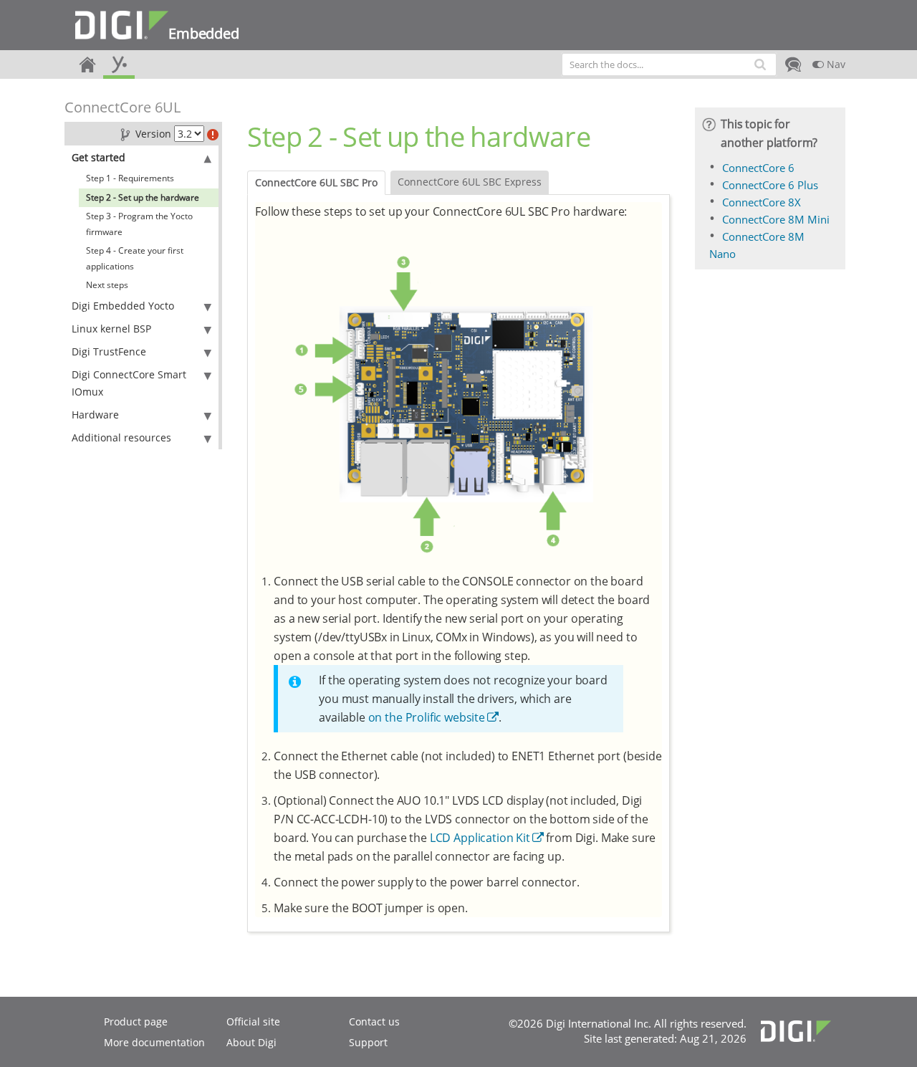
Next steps (107, 285)
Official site (253, 1021)
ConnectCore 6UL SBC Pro (316, 182)
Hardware (95, 414)
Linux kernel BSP (111, 328)
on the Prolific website (426, 717)
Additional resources (121, 437)
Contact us (374, 1021)
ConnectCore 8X (761, 202)
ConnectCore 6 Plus (770, 185)
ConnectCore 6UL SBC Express (470, 181)
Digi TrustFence (109, 351)
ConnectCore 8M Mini (776, 219)
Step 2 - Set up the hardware (142, 197)
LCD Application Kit (480, 838)
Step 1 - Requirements (130, 178)
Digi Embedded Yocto (123, 305)
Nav (834, 64)
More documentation (154, 1042)
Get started (98, 157)
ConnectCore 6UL (122, 107)
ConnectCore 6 (758, 168)
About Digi (251, 1042)
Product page (136, 1021)
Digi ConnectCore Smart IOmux (129, 383)
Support (368, 1042)
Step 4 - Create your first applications (134, 258)
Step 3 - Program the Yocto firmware (139, 224)
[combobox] (669, 64)
